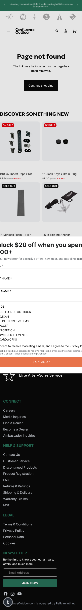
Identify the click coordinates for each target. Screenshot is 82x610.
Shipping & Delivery (17, 493)
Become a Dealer (15, 429)
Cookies (9, 543)
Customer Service (16, 461)
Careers (9, 410)
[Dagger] (34, 17)
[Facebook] (5, 593)
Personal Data (13, 537)
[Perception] (46, 17)
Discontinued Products (20, 467)
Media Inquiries (14, 417)
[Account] (65, 31)
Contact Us (11, 455)
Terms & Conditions (17, 524)
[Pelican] (9, 17)
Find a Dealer (13, 423)
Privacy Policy (13, 530)
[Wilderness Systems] (23, 17)
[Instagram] (12, 593)
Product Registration (18, 474)
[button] (8, 602)
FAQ (6, 480)
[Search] (57, 31)
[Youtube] (19, 593)
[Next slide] (77, 5)
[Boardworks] (72, 17)
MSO (6, 505)
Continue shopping (41, 85)
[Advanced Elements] (59, 17)
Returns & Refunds (16, 486)
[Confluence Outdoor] (25, 31)
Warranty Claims (15, 499)
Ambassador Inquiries (19, 435)
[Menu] (8, 31)
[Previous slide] (4, 5)
